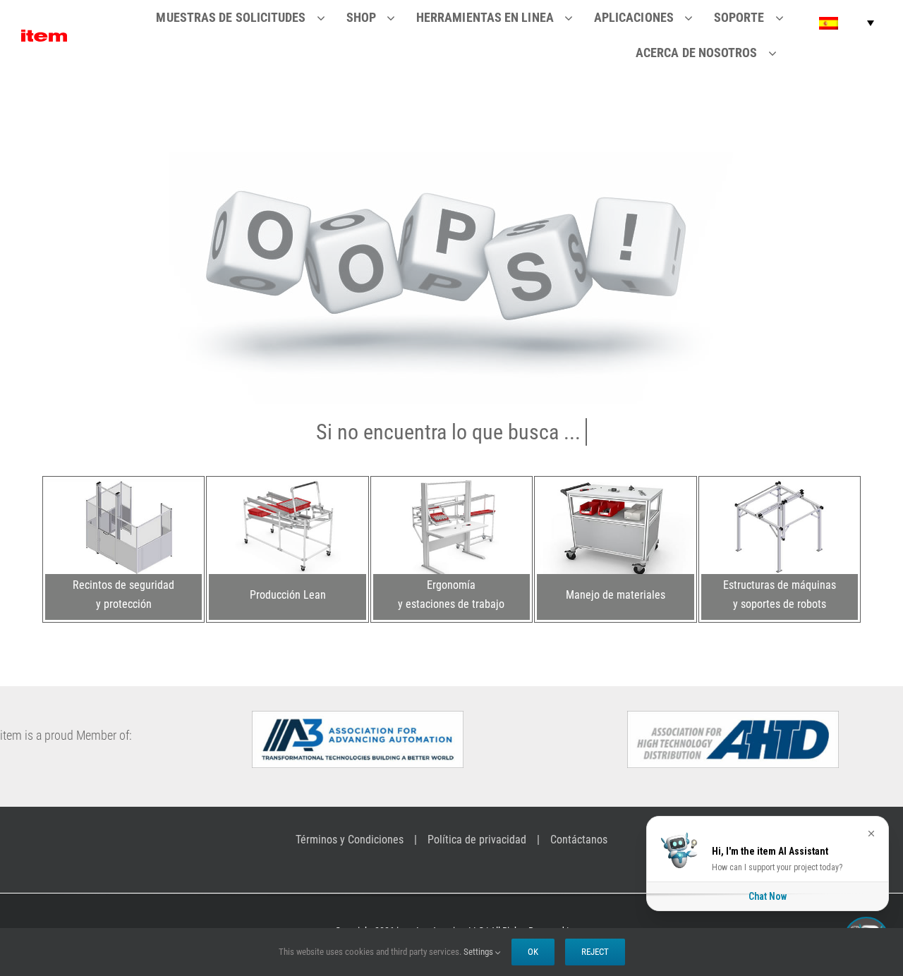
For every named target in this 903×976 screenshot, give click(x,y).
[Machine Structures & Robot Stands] (779, 484)
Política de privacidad (477, 839)
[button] (846, 23)
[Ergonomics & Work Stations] (451, 484)
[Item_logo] (44, 35)
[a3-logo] (357, 716)
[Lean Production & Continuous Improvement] (287, 484)
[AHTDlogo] (733, 716)
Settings (479, 951)
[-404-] (452, 158)
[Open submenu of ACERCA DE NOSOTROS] (781, 53)
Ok (533, 951)
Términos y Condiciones (350, 839)
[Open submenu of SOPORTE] (788, 17)
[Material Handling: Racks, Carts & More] (615, 484)
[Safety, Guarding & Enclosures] (123, 484)
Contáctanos (578, 839)
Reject (595, 951)
